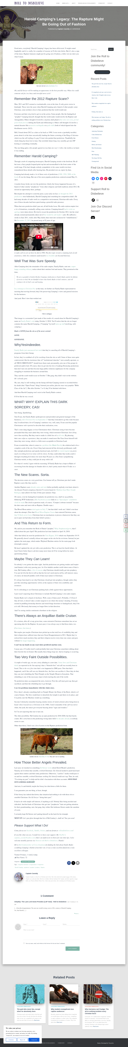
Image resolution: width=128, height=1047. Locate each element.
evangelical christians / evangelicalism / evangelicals (30, 864)
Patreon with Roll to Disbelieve (47, 840)
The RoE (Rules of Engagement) (87, 3)
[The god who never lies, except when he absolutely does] (30, 993)
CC (56, 86)
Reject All (22, 1040)
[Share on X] (126, 521)
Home (57, 3)
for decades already (63, 718)
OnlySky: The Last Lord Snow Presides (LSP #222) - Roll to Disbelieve (40, 902)
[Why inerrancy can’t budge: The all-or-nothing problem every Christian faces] (98, 993)
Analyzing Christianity (28, 861)
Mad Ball (41, 757)
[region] (22, 1034)
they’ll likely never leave (23, 515)
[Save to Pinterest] (126, 526)
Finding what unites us (97, 112)
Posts (93, 151)
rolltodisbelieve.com (66, 830)
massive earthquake (37, 125)
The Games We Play (97, 158)
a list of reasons (37, 570)
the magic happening (27, 640)
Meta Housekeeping (96, 148)
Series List (65, 3)
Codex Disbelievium (97, 134)
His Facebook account (43, 499)
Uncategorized (95, 161)
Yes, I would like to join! (102, 72)
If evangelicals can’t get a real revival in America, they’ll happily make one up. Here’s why (101, 95)
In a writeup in (25, 288)
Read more (37, 1020)
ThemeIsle (111, 1043)
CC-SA (47, 757)
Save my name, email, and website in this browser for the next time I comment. (45, 943)
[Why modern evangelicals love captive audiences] (64, 993)
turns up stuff (60, 324)
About (73, 3)
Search (111, 49)
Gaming (94, 141)
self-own (61, 435)
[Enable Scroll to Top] (124, 1043)
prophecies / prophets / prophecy (32, 867)
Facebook (29, 830)
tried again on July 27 (39, 509)
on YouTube (51, 255)
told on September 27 (35, 419)
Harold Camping (19, 867)
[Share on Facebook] (126, 516)
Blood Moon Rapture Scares (45, 512)
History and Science (97, 144)
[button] (68, 3)
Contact (110, 3)
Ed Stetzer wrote (46, 768)
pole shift (51, 125)
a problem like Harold (51, 445)
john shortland (50, 86)
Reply (77, 913)
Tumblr (36, 830)
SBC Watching (95, 154)
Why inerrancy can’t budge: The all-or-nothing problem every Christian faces (97, 1011)
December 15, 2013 (24, 220)
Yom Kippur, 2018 (51, 535)
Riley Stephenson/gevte (63, 528)
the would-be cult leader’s (53, 215)
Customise (11, 1040)
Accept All (34, 1040)
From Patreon (95, 138)
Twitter (42, 830)
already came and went (39, 487)
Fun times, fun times (22, 628)
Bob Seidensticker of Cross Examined (32, 845)
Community (101, 3)
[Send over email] (126, 530)
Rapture (43, 867)
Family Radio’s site (27, 321)
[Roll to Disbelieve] (29, 3)
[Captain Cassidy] (18, 876)
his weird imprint (64, 451)
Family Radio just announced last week (28, 350)
